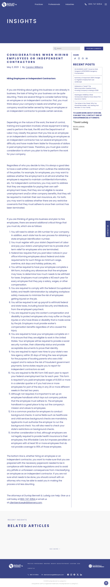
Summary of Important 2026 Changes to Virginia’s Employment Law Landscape (87, 80)
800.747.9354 (95, 4)
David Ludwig (79, 126)
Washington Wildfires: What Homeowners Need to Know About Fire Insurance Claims (88, 97)
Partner (75, 129)
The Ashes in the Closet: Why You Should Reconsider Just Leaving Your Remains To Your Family (87, 105)
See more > (55, 549)
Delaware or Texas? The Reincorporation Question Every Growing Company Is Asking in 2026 (86, 88)
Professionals (54, 4)
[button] (75, 58)
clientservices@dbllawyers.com (54, 575)
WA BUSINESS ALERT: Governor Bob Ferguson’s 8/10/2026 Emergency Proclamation (86, 71)
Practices (39, 4)
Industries (69, 4)
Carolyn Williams (34, 67)
